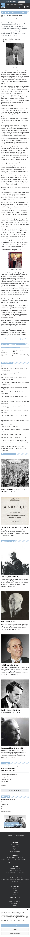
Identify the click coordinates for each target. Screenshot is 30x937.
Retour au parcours (15, 354)
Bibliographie (4, 777)
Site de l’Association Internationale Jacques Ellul (14, 339)
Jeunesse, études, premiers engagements (12, 766)
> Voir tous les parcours (15, 863)
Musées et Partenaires (15, 902)
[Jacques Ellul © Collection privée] (15, 260)
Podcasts (15, 892)
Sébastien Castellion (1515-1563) (15, 872)
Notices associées (5, 781)
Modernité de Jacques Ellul (8, 770)
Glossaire (3, 786)
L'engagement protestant (8, 768)
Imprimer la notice (16, 790)
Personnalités (4, 804)
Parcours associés (6, 779)
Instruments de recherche (8, 799)
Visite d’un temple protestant (15, 857)
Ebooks (15, 894)
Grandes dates (5, 802)
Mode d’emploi (15, 903)
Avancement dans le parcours (9, 774)
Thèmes (3, 809)
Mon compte (15, 905)
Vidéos (15, 890)
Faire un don (21, 1)
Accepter (15, 925)
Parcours (8, 15)
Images (15, 889)
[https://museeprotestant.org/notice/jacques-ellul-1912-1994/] (15, 821)
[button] (28, 909)
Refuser (15, 929)
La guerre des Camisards (15, 877)
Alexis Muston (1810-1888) (15, 868)
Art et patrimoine (6, 811)
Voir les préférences (15, 933)
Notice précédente (4, 353)
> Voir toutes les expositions (15, 883)
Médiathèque (15, 907)
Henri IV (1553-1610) (15, 870)
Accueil (3, 15)
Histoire (3, 806)
